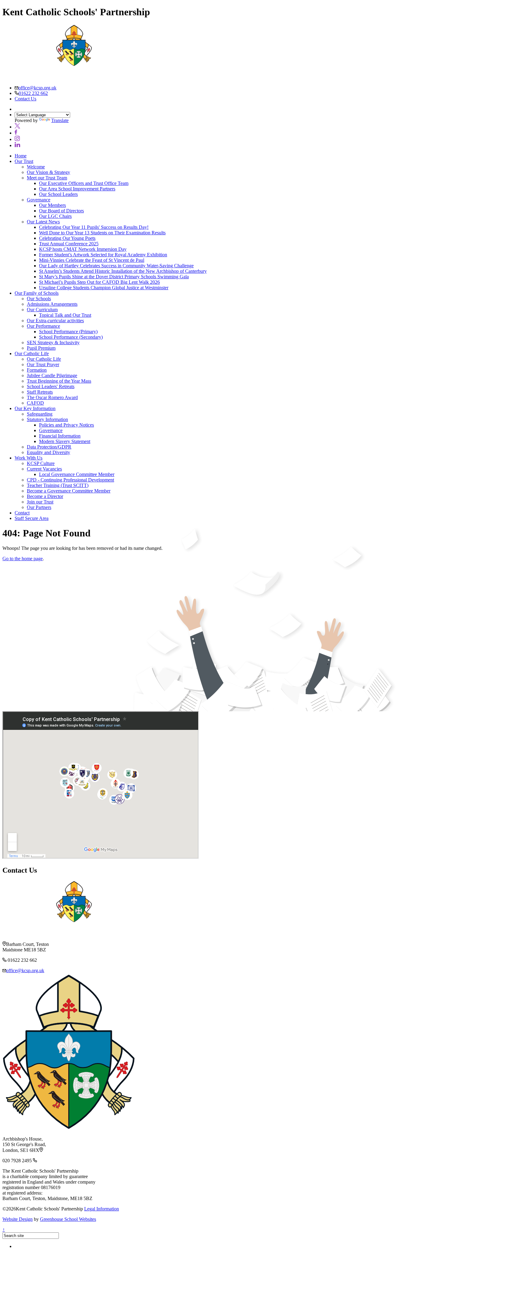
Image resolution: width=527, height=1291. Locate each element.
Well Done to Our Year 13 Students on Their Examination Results (102, 232)
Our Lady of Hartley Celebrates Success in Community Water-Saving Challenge (116, 265)
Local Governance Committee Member (76, 474)
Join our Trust (40, 501)
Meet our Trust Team (47, 177)
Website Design (17, 1219)
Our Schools (39, 298)
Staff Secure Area (31, 518)
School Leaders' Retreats (50, 386)
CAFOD (35, 403)
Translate (60, 120)
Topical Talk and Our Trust (65, 315)
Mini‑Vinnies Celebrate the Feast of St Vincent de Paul (91, 260)
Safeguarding (39, 414)
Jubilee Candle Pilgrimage (52, 375)
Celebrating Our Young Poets (67, 238)
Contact (22, 512)
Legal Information (101, 1208)
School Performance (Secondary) (71, 337)
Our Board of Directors (61, 210)
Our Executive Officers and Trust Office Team (83, 183)
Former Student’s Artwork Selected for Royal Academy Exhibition (103, 254)
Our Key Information (35, 408)
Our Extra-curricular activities (55, 320)
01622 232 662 (33, 93)
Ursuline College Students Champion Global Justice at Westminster (103, 287)
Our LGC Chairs (55, 216)
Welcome (36, 166)
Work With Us (28, 457)
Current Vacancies (44, 468)
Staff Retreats (40, 392)
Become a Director (45, 496)
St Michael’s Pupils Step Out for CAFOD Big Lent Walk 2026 (99, 282)
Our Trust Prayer (43, 364)
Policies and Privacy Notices (66, 424)
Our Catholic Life (32, 353)
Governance (38, 199)
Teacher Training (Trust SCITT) (57, 485)
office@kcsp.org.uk (37, 87)
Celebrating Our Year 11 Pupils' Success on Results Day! (94, 227)
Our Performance (43, 326)
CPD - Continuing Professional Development (70, 479)
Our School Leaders (58, 194)
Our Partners (39, 507)
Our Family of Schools (37, 293)
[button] (17, 126)
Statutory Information (47, 419)
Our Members (52, 205)
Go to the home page (22, 558)
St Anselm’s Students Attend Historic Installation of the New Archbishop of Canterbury (123, 271)
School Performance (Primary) (68, 331)
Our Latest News (43, 221)
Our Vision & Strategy (48, 172)
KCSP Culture (41, 463)
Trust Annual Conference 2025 (69, 243)
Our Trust (24, 161)
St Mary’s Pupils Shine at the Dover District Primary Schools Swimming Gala (114, 276)
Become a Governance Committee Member (68, 490)
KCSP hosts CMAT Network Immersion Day (83, 249)
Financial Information (60, 435)
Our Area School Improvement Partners (77, 188)
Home (21, 155)
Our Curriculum (42, 309)
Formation (37, 370)
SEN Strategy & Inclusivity (53, 342)
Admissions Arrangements (52, 304)
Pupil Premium (41, 348)
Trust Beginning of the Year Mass (59, 381)
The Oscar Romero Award (52, 397)
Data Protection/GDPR (49, 446)
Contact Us (25, 98)
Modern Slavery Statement (64, 441)
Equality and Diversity (48, 452)
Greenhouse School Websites (68, 1219)
